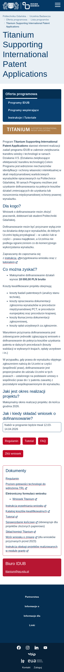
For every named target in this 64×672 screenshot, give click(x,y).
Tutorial (29, 441)
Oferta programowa (16, 19)
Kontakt (26, 667)
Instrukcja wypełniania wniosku (24, 505)
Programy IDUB (19, 102)
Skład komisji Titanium (19, 531)
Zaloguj (38, 667)
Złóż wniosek (13, 453)
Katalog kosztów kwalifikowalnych (26, 511)
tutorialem (9, 262)
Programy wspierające (23, 110)
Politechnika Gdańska (14, 16)
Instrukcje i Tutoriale (22, 117)
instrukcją (11, 258)
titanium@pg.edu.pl (17, 571)
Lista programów (40, 19)
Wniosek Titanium (23, 499)
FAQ (43, 441)
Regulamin (11, 441)
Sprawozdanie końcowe (20, 522)
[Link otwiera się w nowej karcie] (19, 648)
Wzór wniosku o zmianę (20, 537)
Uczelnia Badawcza (40, 16)
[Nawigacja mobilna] (57, 5)
